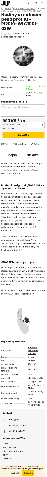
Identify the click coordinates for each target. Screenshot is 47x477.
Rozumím (28, 473)
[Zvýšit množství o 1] (42, 125)
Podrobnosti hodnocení (12, 37)
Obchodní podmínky (13, 451)
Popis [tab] (12, 155)
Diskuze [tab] (33, 155)
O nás (5, 443)
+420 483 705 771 (17, 425)
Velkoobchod (9, 447)
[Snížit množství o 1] (30, 125)
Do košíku (23, 135)
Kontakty (7, 458)
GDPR (5, 455)
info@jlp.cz (14, 419)
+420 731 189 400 (17, 431)
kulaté (31, 360)
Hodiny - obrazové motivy (33, 350)
